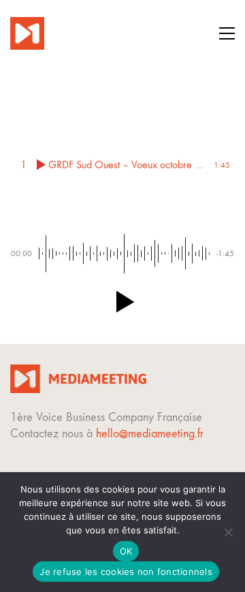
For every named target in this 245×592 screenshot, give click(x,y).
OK (126, 551)
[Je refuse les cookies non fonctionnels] (228, 532)
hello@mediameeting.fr (149, 433)
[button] (227, 33)
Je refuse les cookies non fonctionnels (125, 571)
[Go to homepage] (27, 33)
